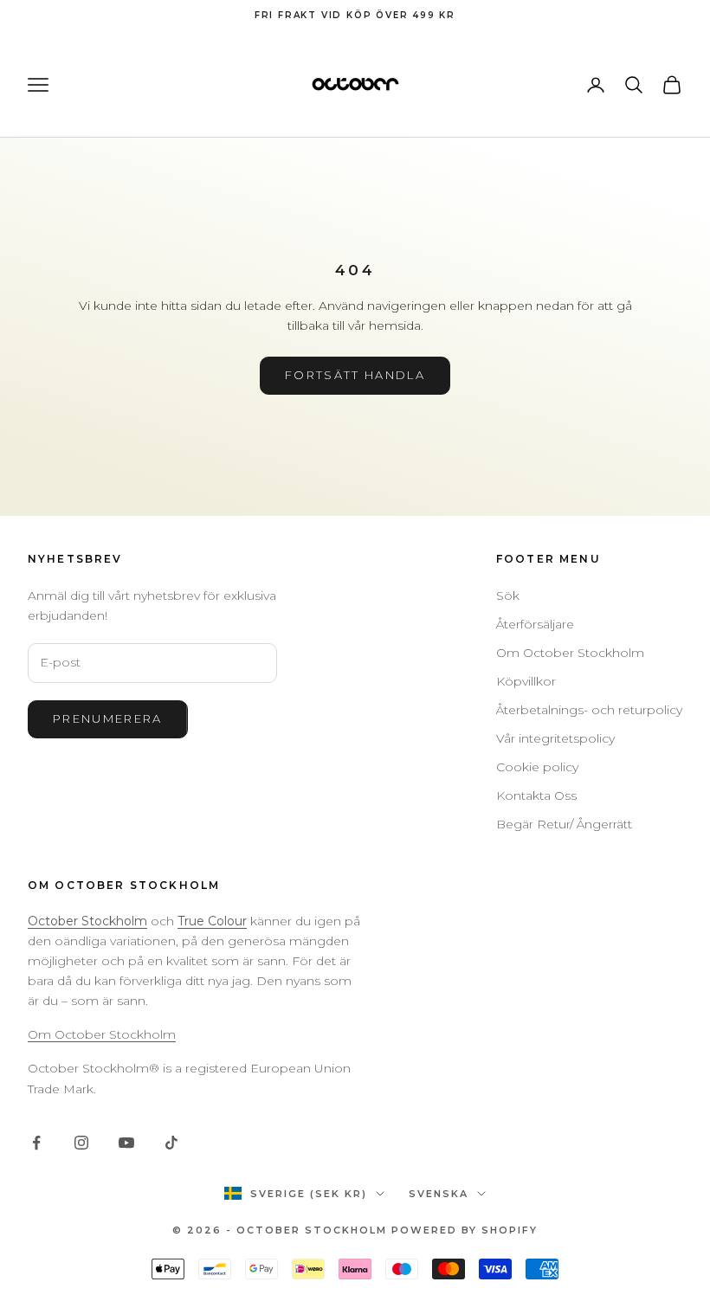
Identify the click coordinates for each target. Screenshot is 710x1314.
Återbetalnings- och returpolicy (589, 710)
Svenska (438, 1194)
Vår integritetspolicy (555, 738)
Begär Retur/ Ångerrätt (564, 824)
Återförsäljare (535, 624)
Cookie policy (537, 767)
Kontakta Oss (536, 795)
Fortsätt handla (355, 375)
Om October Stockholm (570, 652)
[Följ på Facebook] (36, 1142)
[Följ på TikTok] (171, 1142)
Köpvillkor (526, 681)
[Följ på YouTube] (126, 1142)
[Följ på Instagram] (81, 1142)
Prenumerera (108, 718)
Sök (508, 595)
